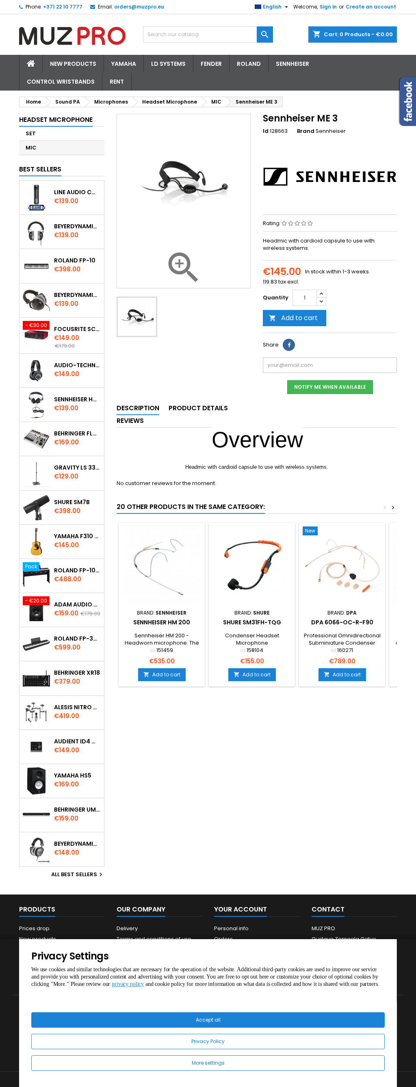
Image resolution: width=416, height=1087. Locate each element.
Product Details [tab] (198, 408)
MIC (31, 148)
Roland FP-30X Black (77, 638)
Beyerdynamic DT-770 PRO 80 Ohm (77, 226)
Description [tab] (138, 408)
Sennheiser (292, 64)
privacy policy (128, 984)
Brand (305, 131)
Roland (249, 64)
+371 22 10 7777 (62, 6)
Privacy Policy (208, 1041)
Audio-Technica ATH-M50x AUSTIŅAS (77, 365)
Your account (240, 909)
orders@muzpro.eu (139, 6)
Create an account (371, 6)
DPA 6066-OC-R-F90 (342, 622)
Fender (211, 64)
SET (31, 133)
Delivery (127, 928)
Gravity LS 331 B (77, 467)
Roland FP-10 (74, 260)
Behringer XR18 (77, 672)
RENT (117, 82)
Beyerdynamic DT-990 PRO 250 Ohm (77, 843)
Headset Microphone (56, 119)
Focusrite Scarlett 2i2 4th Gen (77, 329)
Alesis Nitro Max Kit (77, 707)
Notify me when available (330, 386)
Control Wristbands (61, 82)
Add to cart (293, 318)
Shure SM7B (72, 502)
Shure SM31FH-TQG (252, 622)
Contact (328, 909)
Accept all (208, 1019)
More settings (208, 1062)
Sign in (328, 6)
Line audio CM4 (77, 192)
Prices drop (34, 928)
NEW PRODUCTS (73, 64)
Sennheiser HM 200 (161, 622)
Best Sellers (40, 169)
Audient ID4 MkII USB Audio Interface (77, 741)
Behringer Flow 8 (77, 433)
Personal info (231, 928)
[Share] (289, 345)
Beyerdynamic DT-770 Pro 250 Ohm (77, 295)
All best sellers (77, 874)
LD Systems (168, 64)
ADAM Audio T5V (77, 604)
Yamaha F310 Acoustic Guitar (77, 536)
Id (266, 131)
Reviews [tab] (130, 420)
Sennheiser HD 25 (77, 399)
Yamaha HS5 (72, 775)
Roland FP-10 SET (77, 570)
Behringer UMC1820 (77, 809)
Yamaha (123, 64)
